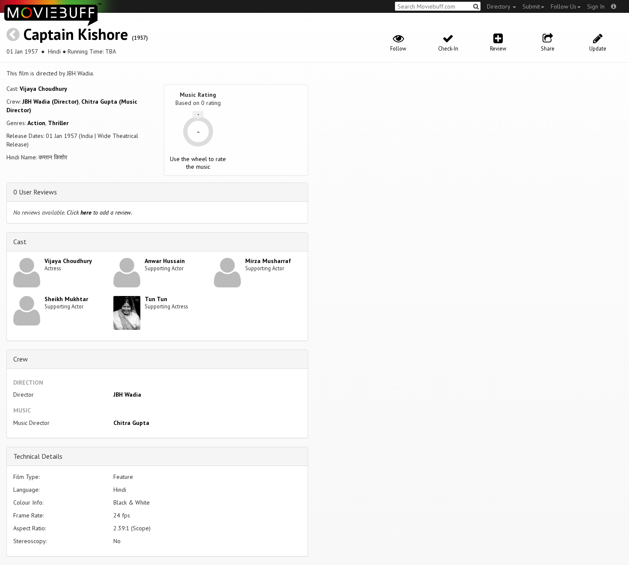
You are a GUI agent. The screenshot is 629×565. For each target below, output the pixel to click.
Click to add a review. (99, 212)
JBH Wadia (127, 394)
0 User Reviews (35, 192)
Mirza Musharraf (268, 261)
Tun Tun (156, 299)
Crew (20, 359)
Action (36, 123)
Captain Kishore (76, 34)
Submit (531, 6)
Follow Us (563, 6)
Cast (20, 241)
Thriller (58, 123)
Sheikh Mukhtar (66, 299)
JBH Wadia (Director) (50, 101)
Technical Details (37, 456)
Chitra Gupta (131, 423)
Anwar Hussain (165, 261)
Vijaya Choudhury (43, 89)
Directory (499, 6)
